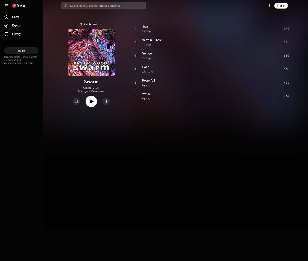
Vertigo (147, 53)
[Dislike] (265, 28)
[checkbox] (287, 29)
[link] (21, 17)
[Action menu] (106, 101)
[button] (76, 101)
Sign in (281, 5)
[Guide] (6, 6)
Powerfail (148, 80)
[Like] (257, 28)
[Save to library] (76, 101)
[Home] (18, 6)
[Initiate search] (65, 6)
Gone (145, 67)
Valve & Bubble (152, 40)
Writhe (146, 94)
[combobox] (108, 5)
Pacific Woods (93, 24)
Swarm (146, 26)
